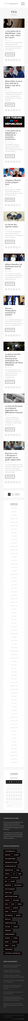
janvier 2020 (14, 647)
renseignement (10, 934)
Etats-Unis (8, 892)
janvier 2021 (14, 626)
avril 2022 (14, 584)
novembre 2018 (14, 689)
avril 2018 (14, 706)
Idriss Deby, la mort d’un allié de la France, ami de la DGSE (13, 84)
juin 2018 (14, 699)
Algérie (16, 854)
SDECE (6, 945)
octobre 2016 (14, 759)
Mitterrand (9, 915)
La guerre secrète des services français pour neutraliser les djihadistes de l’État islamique (14, 359)
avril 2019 (14, 672)
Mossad (18, 915)
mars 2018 (14, 710)
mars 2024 (14, 560)
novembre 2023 (14, 564)
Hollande (16, 900)
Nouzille (8, 919)
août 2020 (14, 637)
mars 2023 (14, 570)
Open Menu (22, 3)
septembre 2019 (14, 658)
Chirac (7, 873)
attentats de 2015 (10, 866)
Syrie (13, 945)
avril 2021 (14, 619)
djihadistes (14, 877)
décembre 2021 (14, 598)
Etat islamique (10, 889)
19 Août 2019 (9, 229)
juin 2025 (14, 532)
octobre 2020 (14, 630)
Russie (15, 938)
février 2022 (14, 591)
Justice (7, 907)
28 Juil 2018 (9, 271)
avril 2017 (14, 741)
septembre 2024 (14, 553)
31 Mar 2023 (9, 40)
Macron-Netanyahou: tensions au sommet (10, 311)
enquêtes (8, 885)
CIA (14, 873)
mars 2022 (14, 588)
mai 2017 (14, 738)
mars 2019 (14, 675)
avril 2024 (14, 557)
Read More (10, 54)
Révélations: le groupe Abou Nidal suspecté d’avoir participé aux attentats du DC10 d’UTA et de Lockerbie (14, 999)
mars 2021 (14, 623)
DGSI (6, 877)
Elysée (12, 881)
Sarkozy (15, 941)
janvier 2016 (14, 762)
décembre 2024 (14, 546)
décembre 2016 (14, 755)
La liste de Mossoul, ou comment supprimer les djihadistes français (14, 409)
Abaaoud (7, 854)
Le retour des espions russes (11, 226)
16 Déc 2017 (9, 415)
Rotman (7, 938)
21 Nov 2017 (9, 462)
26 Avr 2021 (9, 90)
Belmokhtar (9, 870)
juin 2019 (14, 668)
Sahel (7, 941)
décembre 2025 (14, 518)
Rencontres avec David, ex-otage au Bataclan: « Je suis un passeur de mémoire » (13, 987)
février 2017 (14, 748)
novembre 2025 (14, 522)
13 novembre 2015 (10, 851)
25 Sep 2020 (10, 142)
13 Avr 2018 (9, 367)
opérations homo (10, 923)
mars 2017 (14, 745)
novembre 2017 (14, 720)
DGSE (19, 873)
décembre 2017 (14, 717)
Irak (6, 904)
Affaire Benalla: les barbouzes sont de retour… (13, 266)
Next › (17, 494)
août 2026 (14, 508)
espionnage (18, 885)
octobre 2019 (14, 654)
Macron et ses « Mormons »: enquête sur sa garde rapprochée (13, 456)
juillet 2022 (14, 577)
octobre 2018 (14, 692)
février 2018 (14, 713)
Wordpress (21, 1018)
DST (6, 881)
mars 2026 (14, 515)
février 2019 (14, 678)
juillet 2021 (14, 612)
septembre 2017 (14, 727)
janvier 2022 (14, 595)
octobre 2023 (14, 567)
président (8, 930)
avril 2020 (14, 644)
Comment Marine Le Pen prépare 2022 (13, 182)
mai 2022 (14, 581)
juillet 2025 (14, 529)
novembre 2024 (14, 550)
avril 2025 (14, 536)
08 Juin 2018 (9, 317)
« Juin (9, 806)
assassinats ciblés (11, 862)
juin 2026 (14, 511)
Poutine (7, 926)
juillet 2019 (14, 665)
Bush (18, 870)
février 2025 (14, 539)
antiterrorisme (10, 858)
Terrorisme (8, 949)
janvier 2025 (14, 543)
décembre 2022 (14, 574)
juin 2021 (14, 616)
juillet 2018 (14, 696)
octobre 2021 (14, 602)
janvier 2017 (14, 752)
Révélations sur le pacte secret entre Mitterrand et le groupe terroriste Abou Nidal (13, 1005)
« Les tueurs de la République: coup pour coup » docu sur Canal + (13, 34)
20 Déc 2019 (9, 187)
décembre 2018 (14, 685)
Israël (20, 904)
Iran (12, 904)
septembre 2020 (14, 633)
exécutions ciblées (11, 896)
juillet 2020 (14, 640)
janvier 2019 (14, 682)
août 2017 (14, 731)
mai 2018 (14, 703)
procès (15, 926)
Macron (14, 911)
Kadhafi (15, 907)
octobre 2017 (14, 724)
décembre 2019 (14, 651)
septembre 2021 (14, 605)
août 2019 (14, 661)
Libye (6, 911)
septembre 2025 (14, 525)
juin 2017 (14, 734)
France (7, 900)
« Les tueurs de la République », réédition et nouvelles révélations (13, 135)
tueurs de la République (12, 953)
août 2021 (14, 609)
